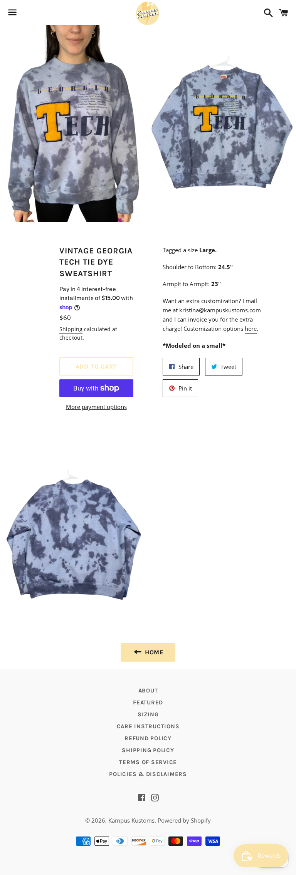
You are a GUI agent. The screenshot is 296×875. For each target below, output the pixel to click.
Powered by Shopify (184, 820)
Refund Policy (148, 738)
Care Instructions (148, 726)
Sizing (148, 714)
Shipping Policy (148, 750)
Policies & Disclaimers (148, 774)
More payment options (96, 407)
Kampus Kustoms (131, 820)
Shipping (70, 329)
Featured (148, 702)
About (148, 690)
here (251, 328)
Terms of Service (148, 762)
